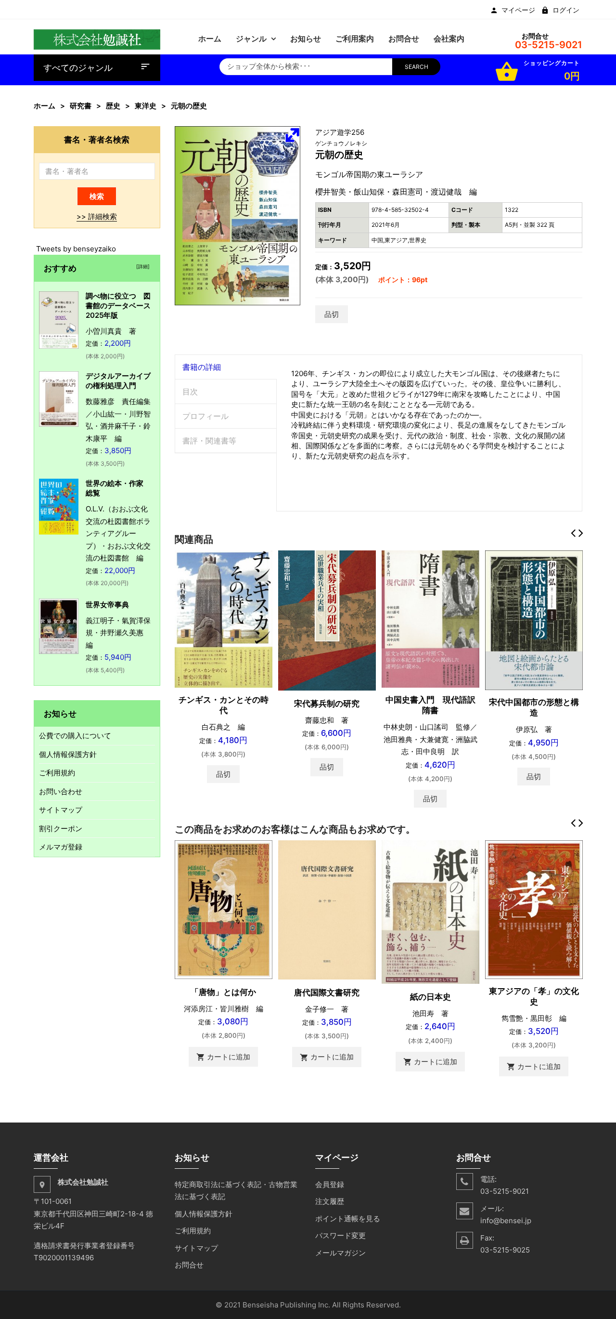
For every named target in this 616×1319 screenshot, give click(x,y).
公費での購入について (75, 735)
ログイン (565, 10)
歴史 (113, 105)
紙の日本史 (430, 997)
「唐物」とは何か (223, 992)
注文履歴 (329, 1201)
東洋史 (145, 105)
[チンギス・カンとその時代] (223, 618)
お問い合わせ (60, 791)
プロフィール (205, 416)
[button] (292, 135)
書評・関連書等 (209, 440)
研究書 (80, 105)
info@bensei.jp (505, 1220)
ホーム (44, 105)
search (416, 66)
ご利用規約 (57, 772)
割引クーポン (60, 828)
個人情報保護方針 (68, 754)
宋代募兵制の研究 (326, 703)
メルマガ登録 (60, 846)
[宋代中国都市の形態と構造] (534, 619)
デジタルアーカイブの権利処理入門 (118, 380)
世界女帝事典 (107, 604)
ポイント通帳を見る (347, 1218)
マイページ (518, 10)
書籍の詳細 (201, 367)
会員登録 (329, 1184)
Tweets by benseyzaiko (76, 248)
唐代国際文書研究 (326, 992)
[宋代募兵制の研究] (327, 619)
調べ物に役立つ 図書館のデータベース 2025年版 (122, 305)
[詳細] (141, 266)
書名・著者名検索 (96, 139)
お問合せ (189, 1264)
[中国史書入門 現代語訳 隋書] (430, 618)
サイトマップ (60, 809)
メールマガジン (340, 1252)
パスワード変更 (340, 1235)
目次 (190, 391)
